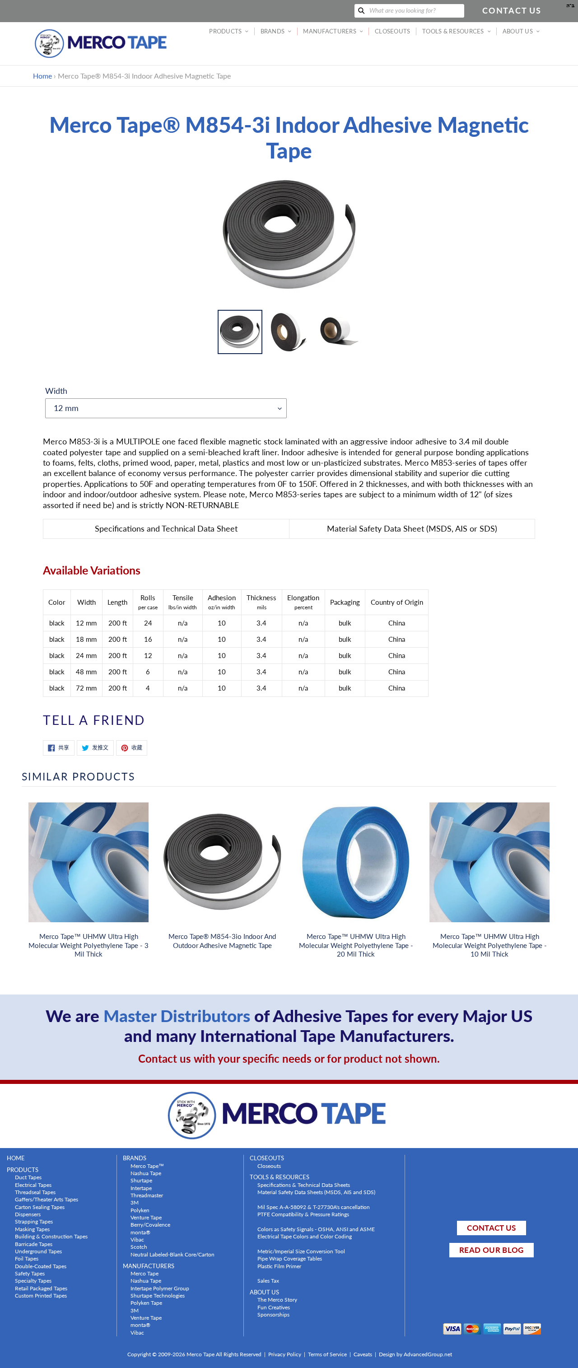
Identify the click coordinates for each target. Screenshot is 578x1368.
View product (88, 871)
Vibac (137, 1239)
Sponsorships (273, 1314)
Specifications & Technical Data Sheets (303, 1184)
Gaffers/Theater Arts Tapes (46, 1199)
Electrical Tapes (33, 1184)
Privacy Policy (284, 1354)
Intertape (141, 1188)
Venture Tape (146, 1217)
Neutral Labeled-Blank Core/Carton (172, 1254)
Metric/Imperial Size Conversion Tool (301, 1251)
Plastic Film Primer (279, 1266)
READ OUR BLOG (491, 1250)
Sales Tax (268, 1280)
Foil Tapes (26, 1258)
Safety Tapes (30, 1273)
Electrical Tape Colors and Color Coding (304, 1236)
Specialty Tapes (33, 1280)
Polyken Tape (146, 1302)
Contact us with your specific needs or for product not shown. (289, 1058)
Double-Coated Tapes (40, 1266)
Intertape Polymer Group (160, 1288)
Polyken (140, 1210)
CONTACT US (491, 1228)
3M (135, 1202)
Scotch (139, 1246)
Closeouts (269, 1166)
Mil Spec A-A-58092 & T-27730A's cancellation (313, 1207)
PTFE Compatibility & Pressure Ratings (303, 1214)
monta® (140, 1232)
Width (56, 391)
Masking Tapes (32, 1229)
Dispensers (28, 1214)
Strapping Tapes (34, 1221)
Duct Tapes (28, 1177)
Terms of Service (327, 1354)
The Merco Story (277, 1299)
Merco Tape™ (147, 1166)
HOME (16, 1158)
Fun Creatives (273, 1307)
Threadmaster (147, 1195)
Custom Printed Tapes (41, 1295)
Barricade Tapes (33, 1244)
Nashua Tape (146, 1173)
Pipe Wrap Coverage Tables (289, 1258)
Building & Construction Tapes (51, 1236)
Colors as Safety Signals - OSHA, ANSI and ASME (316, 1229)
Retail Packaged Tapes (41, 1288)
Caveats (363, 1354)
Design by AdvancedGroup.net (415, 1354)
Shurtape (141, 1180)
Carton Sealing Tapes (40, 1207)
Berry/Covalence (150, 1224)
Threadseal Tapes (35, 1192)
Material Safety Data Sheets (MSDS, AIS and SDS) (316, 1192)
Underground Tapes (38, 1251)
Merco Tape (144, 1273)
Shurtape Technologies (158, 1295)
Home (42, 75)
